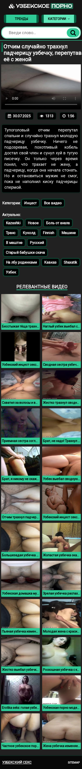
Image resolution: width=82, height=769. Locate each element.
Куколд (29, 233)
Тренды (21, 19)
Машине (69, 233)
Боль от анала (58, 223)
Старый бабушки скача (25, 252)
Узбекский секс (17, 762)
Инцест (30, 203)
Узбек (11, 272)
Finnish (48, 233)
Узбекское (43, 6)
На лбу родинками (21, 262)
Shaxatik (70, 262)
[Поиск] (73, 32)
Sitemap (74, 762)
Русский (37, 242)
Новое (33, 223)
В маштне (14, 242)
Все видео (53, 203)
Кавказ (50, 262)
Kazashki (13, 223)
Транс (10, 233)
